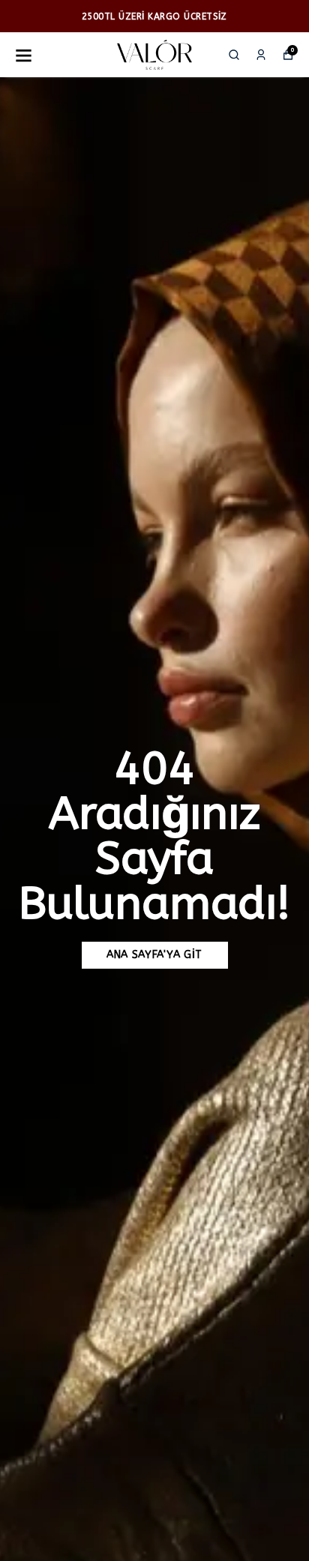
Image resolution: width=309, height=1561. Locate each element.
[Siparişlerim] (261, 55)
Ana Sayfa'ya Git (154, 954)
